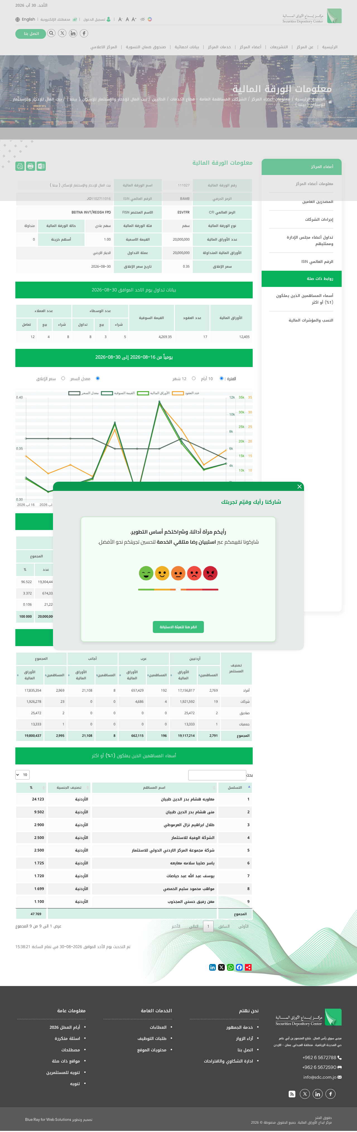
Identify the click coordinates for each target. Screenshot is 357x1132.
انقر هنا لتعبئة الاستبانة (178, 626)
